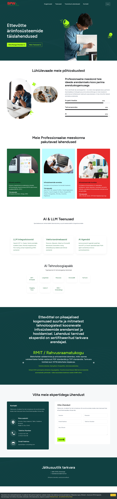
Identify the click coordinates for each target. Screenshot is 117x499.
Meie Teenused (34, 45)
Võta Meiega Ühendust (16, 45)
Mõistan (113, 495)
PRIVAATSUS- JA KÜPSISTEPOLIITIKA (61, 497)
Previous (23, 363)
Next (94, 363)
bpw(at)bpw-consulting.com (26, 444)
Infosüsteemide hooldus (88, 182)
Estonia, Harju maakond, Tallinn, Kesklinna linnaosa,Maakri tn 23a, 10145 (30, 423)
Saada (60, 439)
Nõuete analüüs (14, 182)
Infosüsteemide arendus (53, 182)
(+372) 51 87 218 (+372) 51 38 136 (23, 434)
